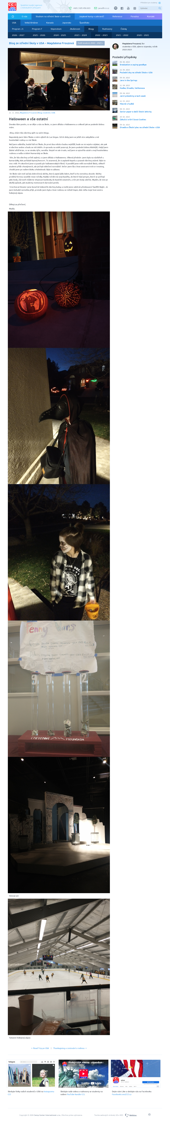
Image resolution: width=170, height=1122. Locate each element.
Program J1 (18, 29)
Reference (117, 16)
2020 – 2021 (143, 35)
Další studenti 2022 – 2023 (90, 43)
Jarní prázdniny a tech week (133, 96)
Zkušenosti (75, 29)
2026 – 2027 (18, 35)
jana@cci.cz (103, 8)
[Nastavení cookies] (149, 1115)
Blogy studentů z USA (46, 113)
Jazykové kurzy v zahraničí (91, 16)
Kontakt (150, 16)
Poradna (135, 16)
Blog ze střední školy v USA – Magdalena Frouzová (41, 43)
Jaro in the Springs (128, 80)
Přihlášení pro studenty (149, 3)
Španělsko (84, 22)
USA (14, 22)
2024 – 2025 (60, 35)
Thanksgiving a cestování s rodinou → (70, 1048)
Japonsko (66, 22)
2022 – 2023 (101, 35)
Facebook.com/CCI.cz (121, 1094)
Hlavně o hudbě (127, 104)
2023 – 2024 (80, 35)
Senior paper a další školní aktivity (136, 111)
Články (124, 29)
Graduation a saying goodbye (133, 64)
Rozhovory (107, 29)
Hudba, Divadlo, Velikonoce (132, 88)
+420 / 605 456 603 (81, 8)
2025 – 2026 (39, 35)
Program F (37, 29)
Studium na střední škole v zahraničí (53, 16)
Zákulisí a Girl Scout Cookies (133, 119)
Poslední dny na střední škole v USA (136, 72)
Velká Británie (31, 22)
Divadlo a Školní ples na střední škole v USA (140, 127)
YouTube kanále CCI (76, 1094)
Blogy (91, 29)
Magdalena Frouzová (28, 113)
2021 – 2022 (122, 35)
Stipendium (56, 29)
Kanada (50, 22)
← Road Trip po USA (40, 1048)
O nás (24, 16)
